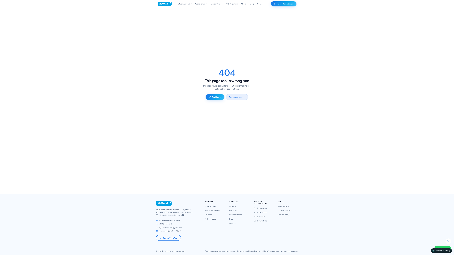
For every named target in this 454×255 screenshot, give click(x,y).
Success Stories (235, 215)
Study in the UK (259, 216)
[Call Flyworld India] (448, 241)
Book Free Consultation (283, 4)
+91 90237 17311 (165, 224)
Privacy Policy (283, 206)
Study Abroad (184, 4)
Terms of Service (284, 210)
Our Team (233, 210)
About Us (232, 206)
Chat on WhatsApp (169, 238)
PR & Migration (232, 4)
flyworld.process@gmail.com (170, 227)
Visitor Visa (215, 4)
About (244, 4)
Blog (252, 4)
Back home (216, 97)
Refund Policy (283, 215)
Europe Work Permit (212, 210)
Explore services (235, 97)
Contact (260, 4)
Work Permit (200, 4)
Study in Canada (260, 212)
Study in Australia (260, 221)
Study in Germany (261, 208)
